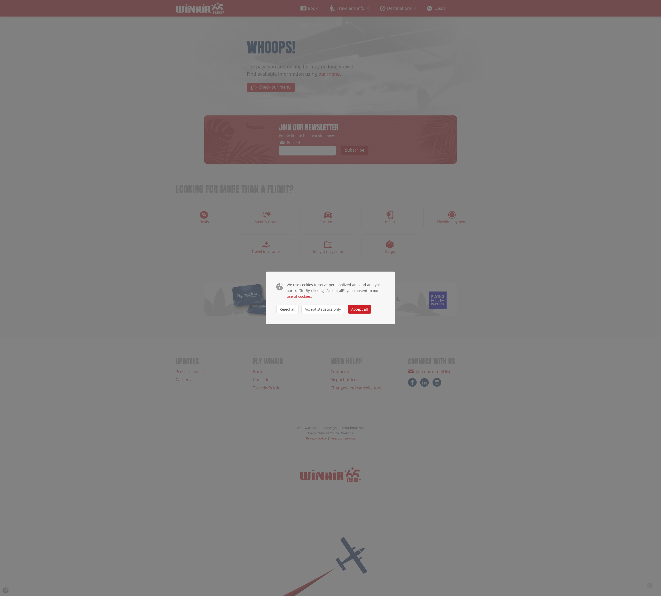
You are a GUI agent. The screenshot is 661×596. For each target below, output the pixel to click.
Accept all (359, 309)
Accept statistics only (323, 309)
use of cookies (299, 296)
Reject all (287, 309)
